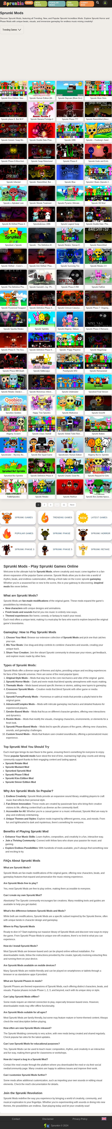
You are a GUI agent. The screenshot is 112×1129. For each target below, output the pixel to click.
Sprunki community (56, 652)
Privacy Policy (80, 1119)
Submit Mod (84, 4)
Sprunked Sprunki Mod (18, 771)
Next (72, 505)
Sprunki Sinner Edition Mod (20, 782)
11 (64, 505)
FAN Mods (70, 4)
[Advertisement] (56, 57)
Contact (16, 1119)
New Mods (38, 4)
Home (29, 3)
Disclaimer (48, 1119)
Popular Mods (53, 4)
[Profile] (105, 2)
